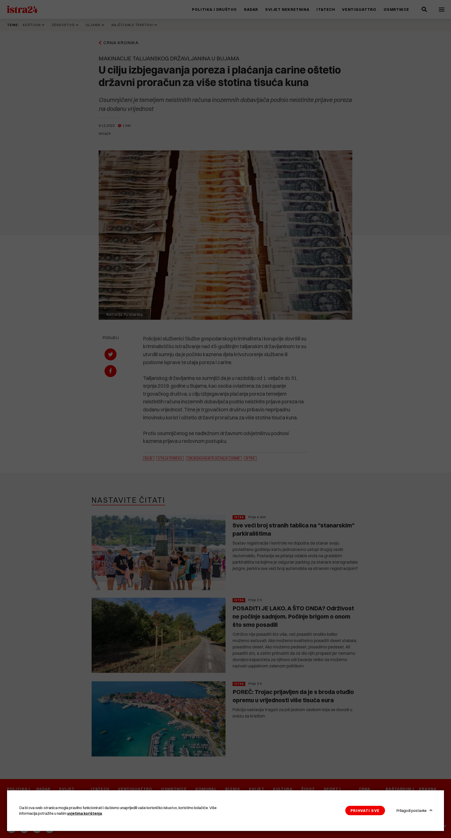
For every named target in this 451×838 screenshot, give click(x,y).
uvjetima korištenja (84, 813)
